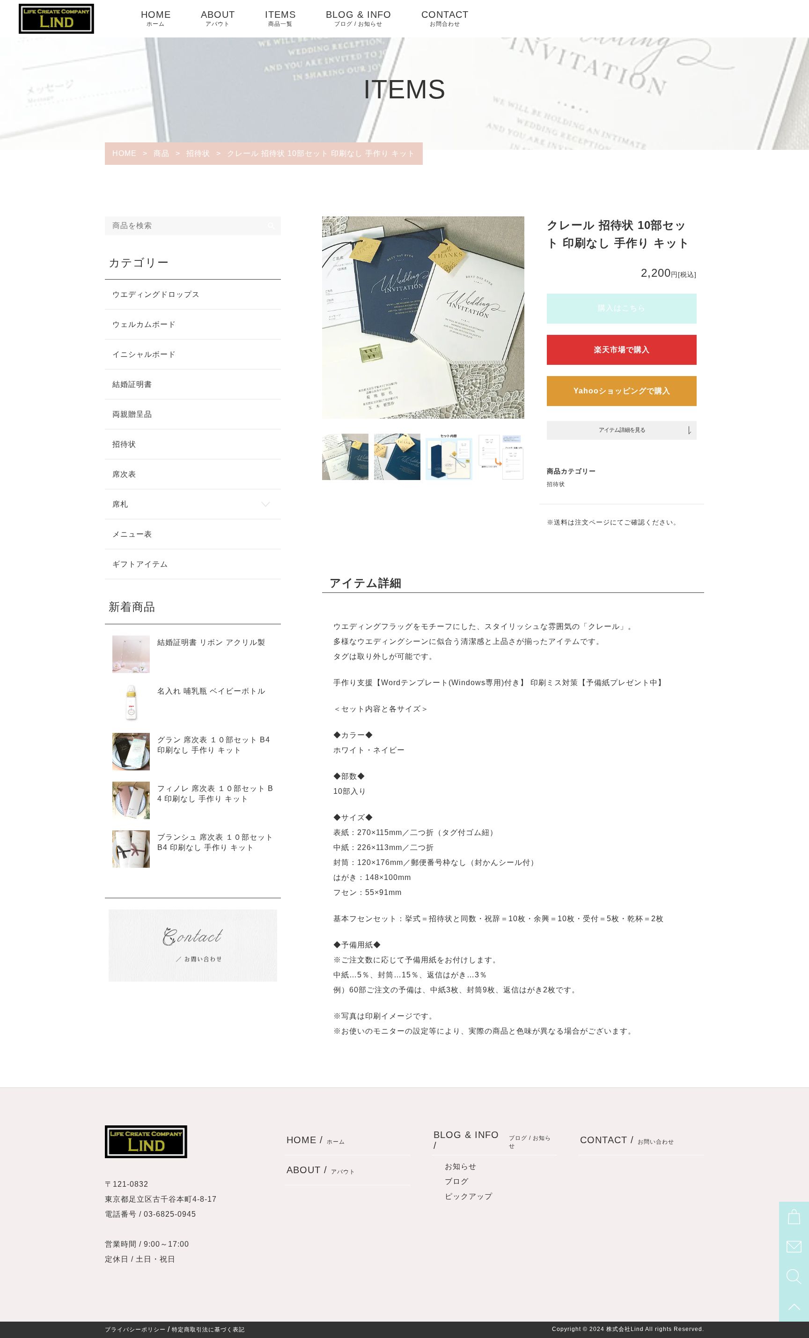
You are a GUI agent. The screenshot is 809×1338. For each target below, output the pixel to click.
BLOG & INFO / (493, 1140)
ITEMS (280, 18)
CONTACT (445, 18)
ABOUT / (321, 1170)
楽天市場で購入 (622, 350)
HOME (156, 18)
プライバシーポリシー (135, 1329)
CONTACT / (627, 1140)
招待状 (556, 484)
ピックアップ (469, 1196)
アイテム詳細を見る (622, 430)
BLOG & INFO (358, 18)
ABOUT (218, 18)
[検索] (271, 225)
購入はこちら (622, 308)
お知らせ (461, 1166)
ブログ (457, 1181)
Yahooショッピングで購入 (622, 391)
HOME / (316, 1140)
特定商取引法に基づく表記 (208, 1329)
